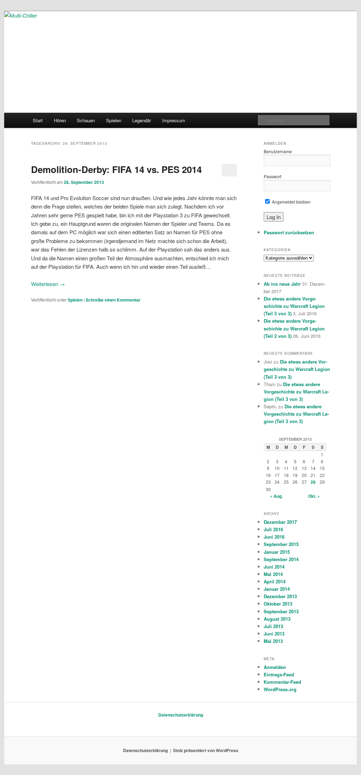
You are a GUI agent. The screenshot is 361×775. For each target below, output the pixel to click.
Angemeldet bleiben (291, 202)
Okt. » (314, 496)
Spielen (113, 120)
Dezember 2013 (280, 596)
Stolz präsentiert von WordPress (205, 750)
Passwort (272, 176)
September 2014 (281, 559)
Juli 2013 (273, 626)
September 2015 (281, 544)
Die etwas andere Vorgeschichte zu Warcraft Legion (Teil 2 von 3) (294, 328)
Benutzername (278, 151)
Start (38, 120)
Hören (60, 120)
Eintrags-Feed (279, 674)
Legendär (141, 120)
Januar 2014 (277, 588)
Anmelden (275, 667)
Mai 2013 (273, 641)
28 (313, 482)
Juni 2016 (274, 536)
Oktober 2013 (278, 603)
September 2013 (281, 611)
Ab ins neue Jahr (282, 283)
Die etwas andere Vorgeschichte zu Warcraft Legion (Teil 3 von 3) (294, 306)
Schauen (86, 120)
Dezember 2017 (280, 522)
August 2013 (277, 618)
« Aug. (276, 496)
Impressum (173, 120)
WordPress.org (280, 689)
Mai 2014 (273, 574)
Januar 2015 (277, 551)
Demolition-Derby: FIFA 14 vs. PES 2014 (116, 169)
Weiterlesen (48, 283)
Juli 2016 (273, 529)
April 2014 (275, 581)
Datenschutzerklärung (180, 715)
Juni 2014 (274, 566)
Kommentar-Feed (282, 681)
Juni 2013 (274, 633)
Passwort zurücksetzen (289, 232)
